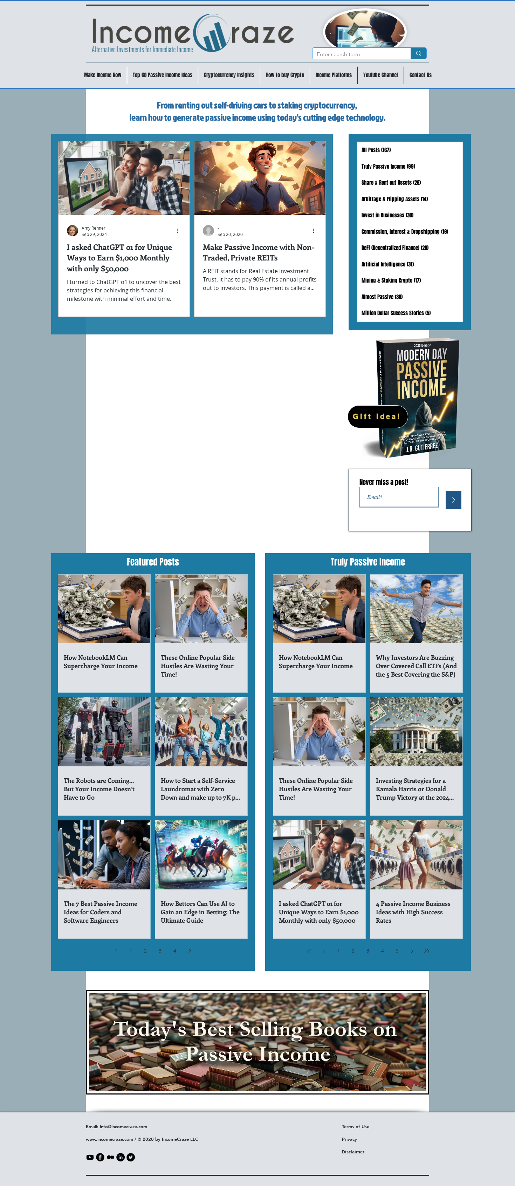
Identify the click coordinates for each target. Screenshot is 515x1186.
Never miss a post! (383, 482)
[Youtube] (90, 1157)
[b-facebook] (100, 1157)
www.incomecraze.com (109, 1139)
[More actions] (180, 230)
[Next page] (189, 950)
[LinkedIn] (120, 1157)
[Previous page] (116, 950)
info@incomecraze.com (123, 1126)
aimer (358, 1152)
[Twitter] (130, 1157)
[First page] (309, 950)
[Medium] (110, 1157)
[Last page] (426, 950)
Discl (347, 1152)
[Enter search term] (418, 53)
